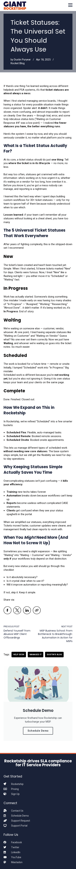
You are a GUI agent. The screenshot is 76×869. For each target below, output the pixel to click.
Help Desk (18, 654)
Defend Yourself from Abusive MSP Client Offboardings (17, 634)
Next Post (66, 626)
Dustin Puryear (22, 59)
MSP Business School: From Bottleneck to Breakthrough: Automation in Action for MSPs (55, 636)
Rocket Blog (18, 63)
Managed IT (36, 654)
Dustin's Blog (54, 654)
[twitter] (17, 610)
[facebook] (7, 610)
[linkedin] (27, 610)
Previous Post (11, 626)
